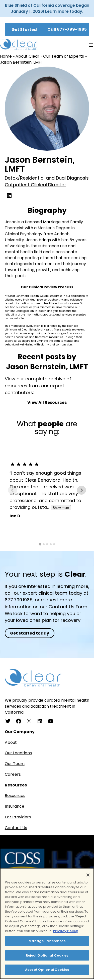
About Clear (27, 56)
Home (6, 56)
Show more (61, 508)
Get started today (29, 633)
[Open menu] (91, 45)
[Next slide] (81, 490)
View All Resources (47, 402)
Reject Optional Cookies (47, 955)
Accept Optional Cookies (47, 969)
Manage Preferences (47, 941)
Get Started (24, 29)
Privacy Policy (65, 931)
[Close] (87, 875)
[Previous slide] (12, 490)
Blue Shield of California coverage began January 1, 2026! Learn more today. (47, 8)
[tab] (40, 544)
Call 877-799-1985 (67, 29)
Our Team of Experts (63, 56)
